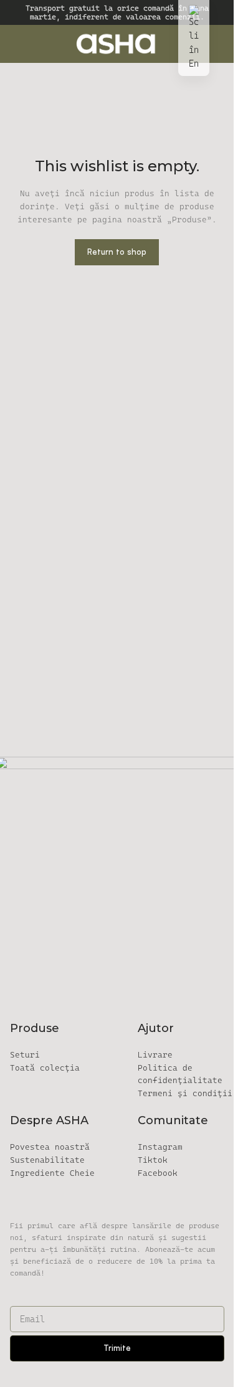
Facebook (158, 1173)
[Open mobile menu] (14, 43)
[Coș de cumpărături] (219, 43)
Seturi (25, 1054)
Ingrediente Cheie (52, 1173)
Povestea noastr (50, 1147)
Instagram (160, 1147)
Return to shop (116, 252)
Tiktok (153, 1160)
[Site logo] (117, 43)
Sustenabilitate (47, 1160)
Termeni (185, 1093)
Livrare (155, 1054)
